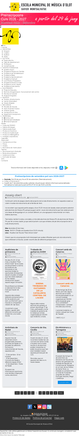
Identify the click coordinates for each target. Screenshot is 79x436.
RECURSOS (6, 105)
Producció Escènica (9, 131)
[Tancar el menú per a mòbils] (0, 27)
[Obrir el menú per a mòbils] (0, 26)
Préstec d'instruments (12, 99)
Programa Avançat (10, 79)
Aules (6, 57)
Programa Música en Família (14, 71)
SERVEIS (5, 97)
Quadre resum (9, 70)
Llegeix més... (64, 382)
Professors (7, 64)
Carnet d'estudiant (10, 101)
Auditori (6, 55)
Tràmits (3, 149)
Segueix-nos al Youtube (39, 407)
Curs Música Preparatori (12, 81)
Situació (6, 51)
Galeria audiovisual (9, 129)
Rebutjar (21, 435)
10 (55, 393)
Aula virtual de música (11, 109)
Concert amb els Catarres (64, 250)
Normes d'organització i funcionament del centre (21, 92)
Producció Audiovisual (10, 133)
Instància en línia (8, 155)
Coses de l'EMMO (8, 125)
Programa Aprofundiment (13, 77)
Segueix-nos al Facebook (30, 407)
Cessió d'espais (9, 103)
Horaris (4, 146)
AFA (2, 159)
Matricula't (5, 140)
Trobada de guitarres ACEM (38, 250)
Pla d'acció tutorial (10, 94)
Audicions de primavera (11, 250)
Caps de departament (11, 62)
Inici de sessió (49, 407)
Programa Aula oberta (12, 86)
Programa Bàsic (9, 75)
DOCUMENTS (7, 88)
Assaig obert (13, 195)
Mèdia (3, 123)
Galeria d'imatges (8, 127)
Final (61, 393)
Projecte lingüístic (10, 96)
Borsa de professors (9, 153)
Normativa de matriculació (11, 148)
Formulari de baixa (9, 157)
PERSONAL (6, 116)
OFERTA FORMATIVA (10, 68)
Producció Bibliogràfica (10, 135)
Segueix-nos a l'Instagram (44, 407)
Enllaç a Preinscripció (11, 181)
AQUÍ (63, 318)
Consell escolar (9, 66)
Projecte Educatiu (10, 90)
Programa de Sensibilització (14, 73)
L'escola (4, 47)
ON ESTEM (6, 49)
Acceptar (15, 435)
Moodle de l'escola (10, 107)
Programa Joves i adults (12, 84)
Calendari (4, 138)
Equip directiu (9, 60)
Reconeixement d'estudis (11, 151)
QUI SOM (5, 58)
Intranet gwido (9, 110)
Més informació (5, 435)
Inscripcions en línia (10, 112)
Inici (17, 393)
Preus (4, 144)
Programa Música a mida (13, 83)
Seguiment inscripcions (12, 114)
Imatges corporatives (10, 136)
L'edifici (6, 53)
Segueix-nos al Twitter (35, 407)
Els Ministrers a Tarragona (63, 328)
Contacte (4, 161)
